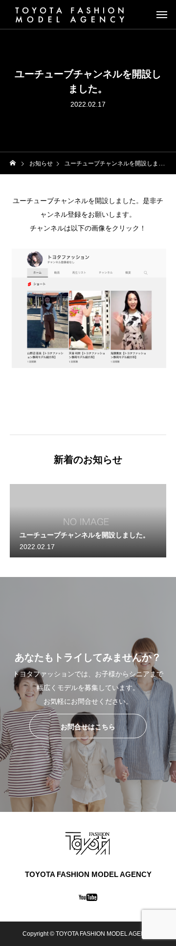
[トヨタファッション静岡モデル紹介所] (70, 14)
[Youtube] (88, 897)
